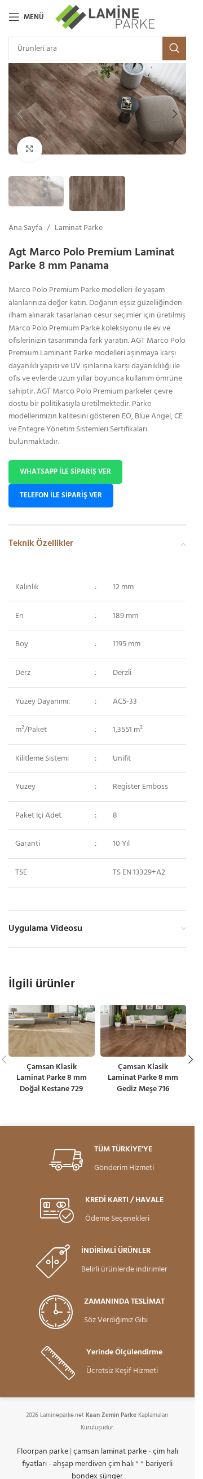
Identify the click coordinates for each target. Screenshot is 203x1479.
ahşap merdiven (80, 1464)
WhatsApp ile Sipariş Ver (65, 472)
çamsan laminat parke (110, 1451)
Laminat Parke (79, 228)
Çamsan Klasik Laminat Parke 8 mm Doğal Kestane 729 (51, 1078)
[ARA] (174, 48)
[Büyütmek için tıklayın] (29, 149)
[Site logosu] (105, 17)
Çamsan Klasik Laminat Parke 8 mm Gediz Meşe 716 (143, 1078)
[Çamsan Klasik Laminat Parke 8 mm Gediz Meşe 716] (143, 1031)
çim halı (121, 1464)
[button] (19, 114)
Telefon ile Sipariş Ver (61, 495)
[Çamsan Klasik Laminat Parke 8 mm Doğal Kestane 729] (51, 1031)
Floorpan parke (42, 1451)
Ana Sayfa (25, 228)
